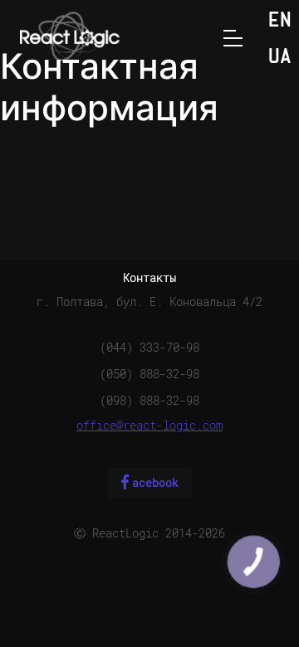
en (280, 21)
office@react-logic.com (149, 425)
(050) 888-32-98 (149, 374)
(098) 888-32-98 (149, 400)
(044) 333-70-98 (149, 347)
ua (280, 57)
